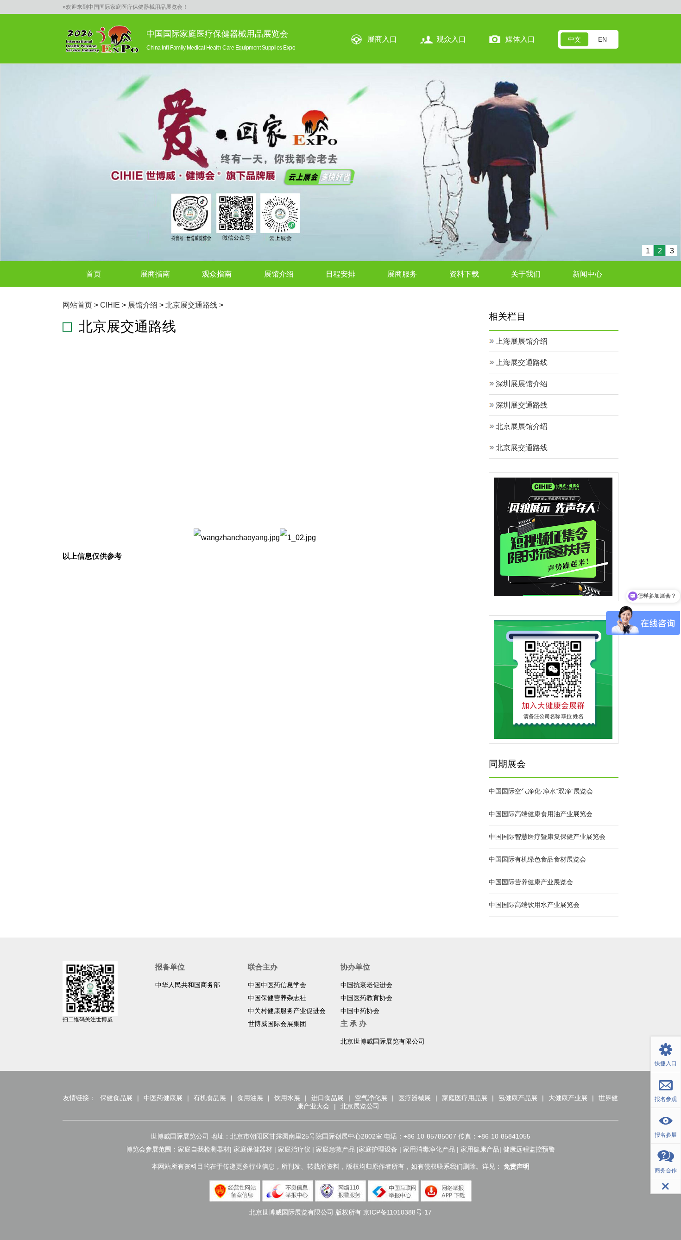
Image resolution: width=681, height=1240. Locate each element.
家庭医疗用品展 (464, 1098)
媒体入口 (520, 39)
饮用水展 (287, 1098)
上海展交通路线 (522, 362)
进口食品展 (327, 1098)
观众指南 (217, 274)
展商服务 (402, 274)
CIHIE (110, 305)
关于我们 (526, 274)
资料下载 (464, 274)
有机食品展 (210, 1098)
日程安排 (340, 274)
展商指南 (155, 274)
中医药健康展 (163, 1098)
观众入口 (451, 39)
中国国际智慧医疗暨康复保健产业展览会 (547, 836)
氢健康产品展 (517, 1098)
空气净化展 (371, 1098)
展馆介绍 (279, 274)
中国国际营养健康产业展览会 (531, 882)
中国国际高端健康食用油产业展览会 (541, 814)
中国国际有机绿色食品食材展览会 (537, 859)
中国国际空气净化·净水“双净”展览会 (541, 791)
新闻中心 (587, 274)
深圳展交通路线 (522, 405)
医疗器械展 (414, 1098)
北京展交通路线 (191, 305)
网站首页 (77, 305)
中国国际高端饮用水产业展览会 (534, 904)
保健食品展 (116, 1098)
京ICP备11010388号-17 (397, 1212)
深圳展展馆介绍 (522, 384)
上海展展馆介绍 (522, 341)
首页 (93, 274)
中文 (574, 39)
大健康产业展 (568, 1098)
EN (602, 39)
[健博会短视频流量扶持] (553, 537)
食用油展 (250, 1098)
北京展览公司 (359, 1106)
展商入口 (382, 39)
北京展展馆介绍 (522, 426)
